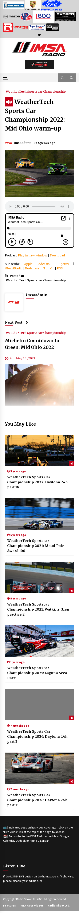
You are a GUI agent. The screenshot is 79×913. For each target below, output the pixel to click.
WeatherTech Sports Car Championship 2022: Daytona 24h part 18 (37, 482)
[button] (62, 77)
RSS (60, 268)
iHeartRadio (14, 268)
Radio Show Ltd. (58, 905)
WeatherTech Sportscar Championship (36, 91)
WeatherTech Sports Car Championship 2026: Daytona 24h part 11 (37, 800)
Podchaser (33, 268)
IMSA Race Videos (32, 905)
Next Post (14, 322)
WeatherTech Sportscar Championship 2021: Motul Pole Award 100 (35, 546)
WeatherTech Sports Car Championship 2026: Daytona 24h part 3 (37, 736)
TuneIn (48, 268)
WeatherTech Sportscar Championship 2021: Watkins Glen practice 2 (38, 609)
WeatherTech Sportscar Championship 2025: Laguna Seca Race (37, 673)
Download (57, 255)
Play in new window (32, 255)
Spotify (64, 264)
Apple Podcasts (37, 264)
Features (9, 905)
